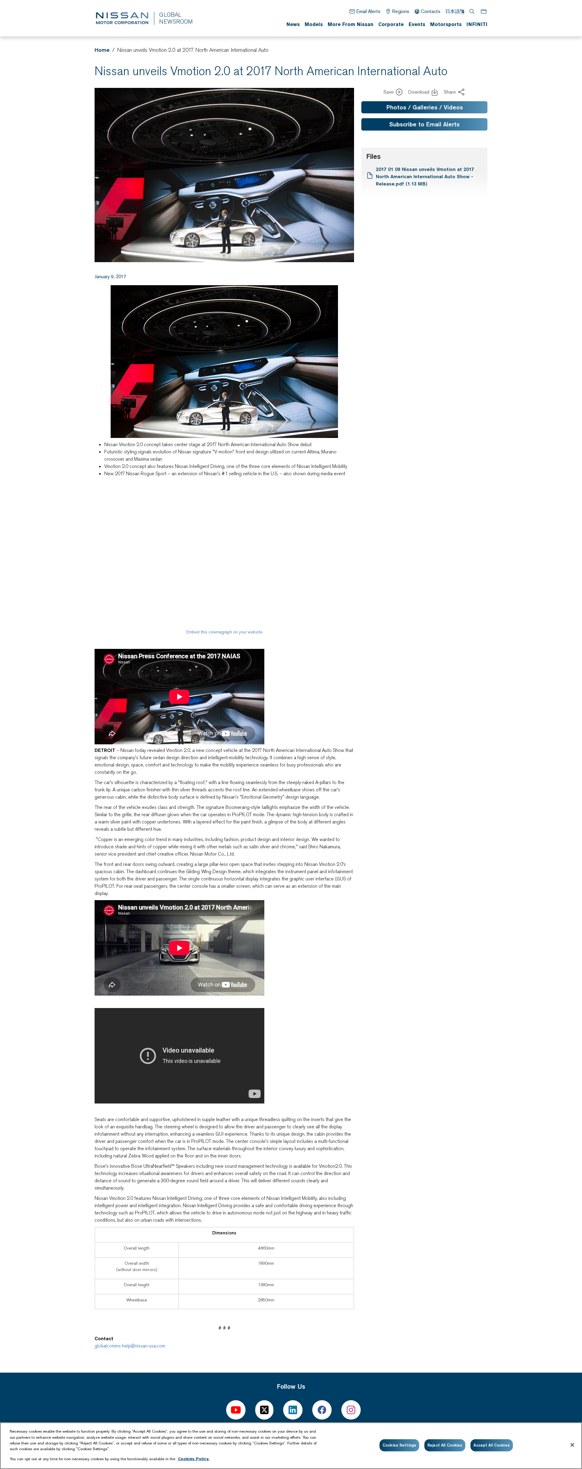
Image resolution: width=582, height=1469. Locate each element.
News (293, 24)
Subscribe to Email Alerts (424, 124)
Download (418, 92)
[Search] (472, 11)
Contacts (430, 11)
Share (450, 92)
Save (388, 92)
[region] (291, 1445)
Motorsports (446, 24)
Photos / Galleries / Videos (424, 107)
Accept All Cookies (491, 1445)
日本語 (452, 11)
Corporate (391, 24)
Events (417, 24)
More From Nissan (350, 24)
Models (314, 24)
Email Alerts (368, 11)
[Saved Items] (484, 11)
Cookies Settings (399, 1445)
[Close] (572, 1445)
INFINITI (477, 24)
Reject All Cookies (444, 1445)
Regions (400, 11)
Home (102, 49)
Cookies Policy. (193, 1458)
